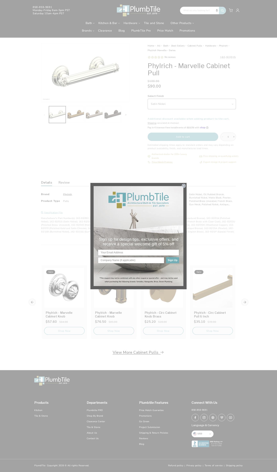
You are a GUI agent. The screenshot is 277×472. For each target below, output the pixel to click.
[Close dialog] (183, 185)
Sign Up (172, 260)
